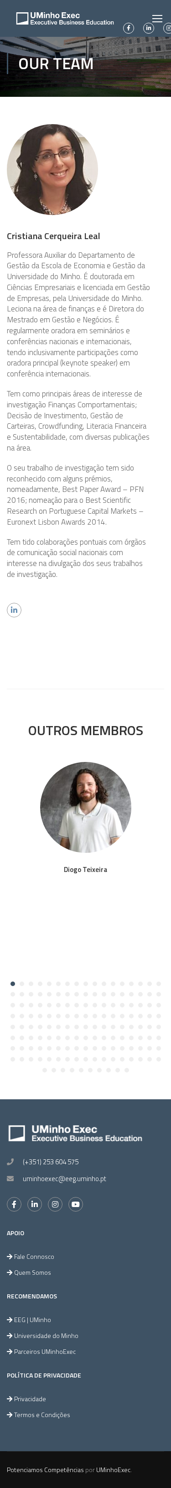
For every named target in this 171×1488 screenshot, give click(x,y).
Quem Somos (32, 1272)
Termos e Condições (42, 1414)
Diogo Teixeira (85, 869)
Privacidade (30, 1398)
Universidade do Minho (46, 1335)
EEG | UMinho (32, 1319)
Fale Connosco (34, 1256)
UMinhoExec (113, 1469)
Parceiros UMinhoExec (45, 1351)
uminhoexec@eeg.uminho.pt (64, 1178)
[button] (12, 984)
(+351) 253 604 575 (50, 1162)
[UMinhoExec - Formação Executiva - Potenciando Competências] (65, 18)
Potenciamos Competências (45, 1469)
